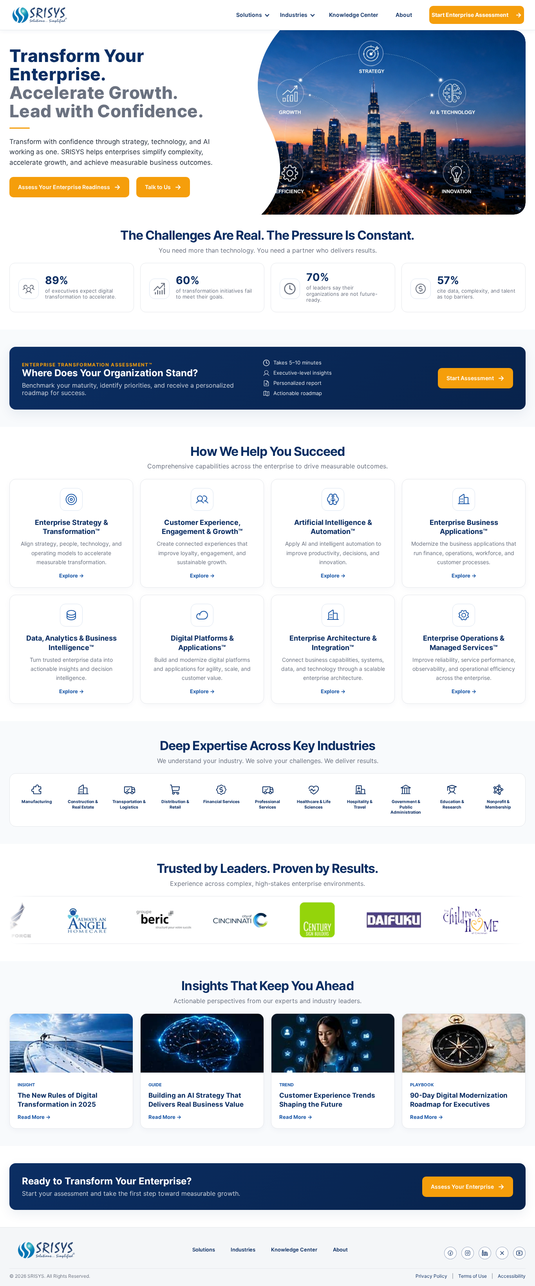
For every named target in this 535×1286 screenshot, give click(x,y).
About (404, 14)
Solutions (249, 14)
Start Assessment (470, 378)
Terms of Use (472, 1276)
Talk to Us (158, 187)
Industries (293, 14)
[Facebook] (450, 1253)
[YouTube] (519, 1253)
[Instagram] (467, 1253)
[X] (502, 1253)
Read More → (34, 1117)
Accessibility (512, 1276)
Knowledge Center (353, 14)
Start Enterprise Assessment (470, 14)
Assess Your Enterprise (462, 1186)
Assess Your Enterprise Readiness (64, 187)
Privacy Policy (431, 1276)
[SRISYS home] (50, 15)
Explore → (71, 576)
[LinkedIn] (485, 1253)
